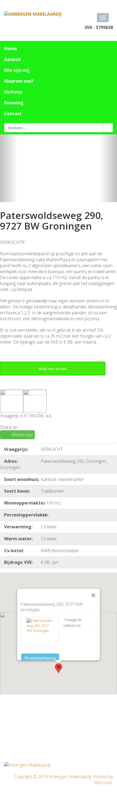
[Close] (93, 595)
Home (10, 48)
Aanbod (12, 59)
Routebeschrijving (40, 658)
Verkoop (13, 92)
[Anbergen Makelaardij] (32, 14)
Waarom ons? (18, 81)
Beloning (13, 103)
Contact (13, 114)
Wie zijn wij (16, 70)
